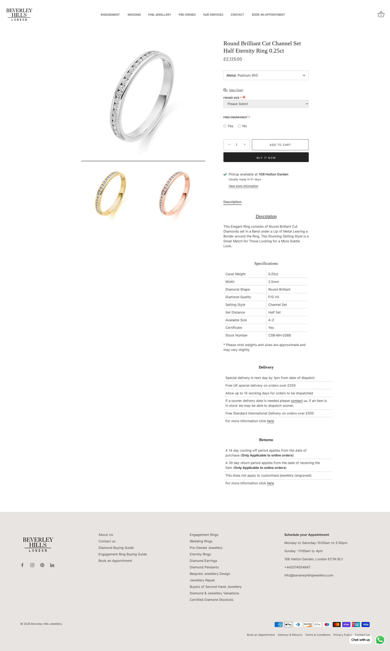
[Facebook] (22, 565)
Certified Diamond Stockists (211, 600)
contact (297, 401)
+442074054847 (297, 567)
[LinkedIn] (52, 565)
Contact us (107, 541)
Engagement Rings (204, 535)
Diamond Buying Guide (116, 548)
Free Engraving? (235, 117)
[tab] (234, 201)
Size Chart (236, 90)
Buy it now (266, 157)
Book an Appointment (115, 561)
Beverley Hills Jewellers (46, 623)
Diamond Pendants (204, 567)
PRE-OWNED (187, 14)
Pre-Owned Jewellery (206, 548)
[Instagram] (32, 565)
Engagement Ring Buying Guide (123, 554)
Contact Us (362, 634)
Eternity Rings (200, 554)
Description (232, 202)
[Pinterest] (42, 565)
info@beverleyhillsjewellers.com (308, 575)
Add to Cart (280, 144)
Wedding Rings (201, 541)
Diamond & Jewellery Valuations (214, 593)
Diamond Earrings (203, 561)
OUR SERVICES (213, 14)
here (270, 421)
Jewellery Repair (202, 580)
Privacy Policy (342, 634)
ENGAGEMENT (110, 14)
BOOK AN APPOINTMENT (268, 14)
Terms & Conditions (317, 634)
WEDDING (134, 14)
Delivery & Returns (290, 634)
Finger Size (231, 97)
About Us (106, 535)
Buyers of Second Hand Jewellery (216, 587)
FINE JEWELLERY (159, 14)
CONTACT (237, 14)
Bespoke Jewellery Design (210, 574)
